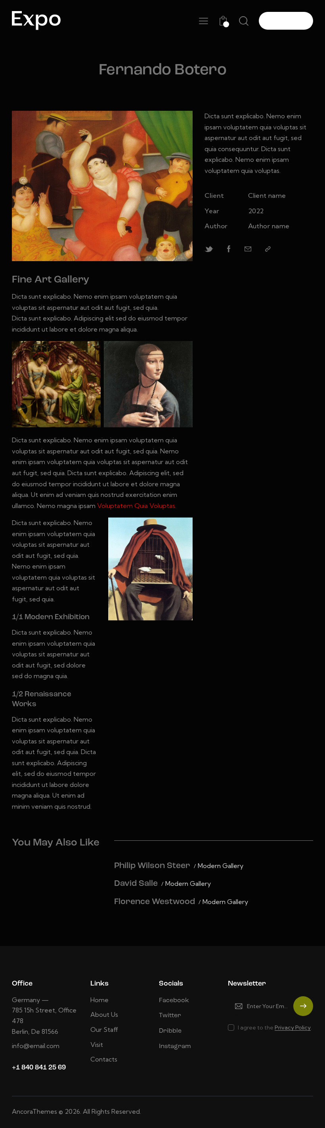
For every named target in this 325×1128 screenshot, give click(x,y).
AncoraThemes (34, 1111)
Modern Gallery (220, 866)
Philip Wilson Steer (152, 866)
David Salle (136, 884)
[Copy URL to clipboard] (268, 249)
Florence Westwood (154, 902)
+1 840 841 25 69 (39, 1067)
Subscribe (303, 1010)
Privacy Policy (293, 1028)
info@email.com (35, 1046)
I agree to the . (275, 1027)
